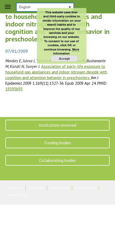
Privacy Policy (85, 188)
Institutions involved (57, 125)
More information (66, 51)
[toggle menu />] (8, 6)
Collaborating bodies (57, 160)
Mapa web (36, 188)
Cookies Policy (17, 195)
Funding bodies (57, 142)
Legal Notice (60, 188)
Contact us (14, 188)
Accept (64, 58)
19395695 (13, 88)
